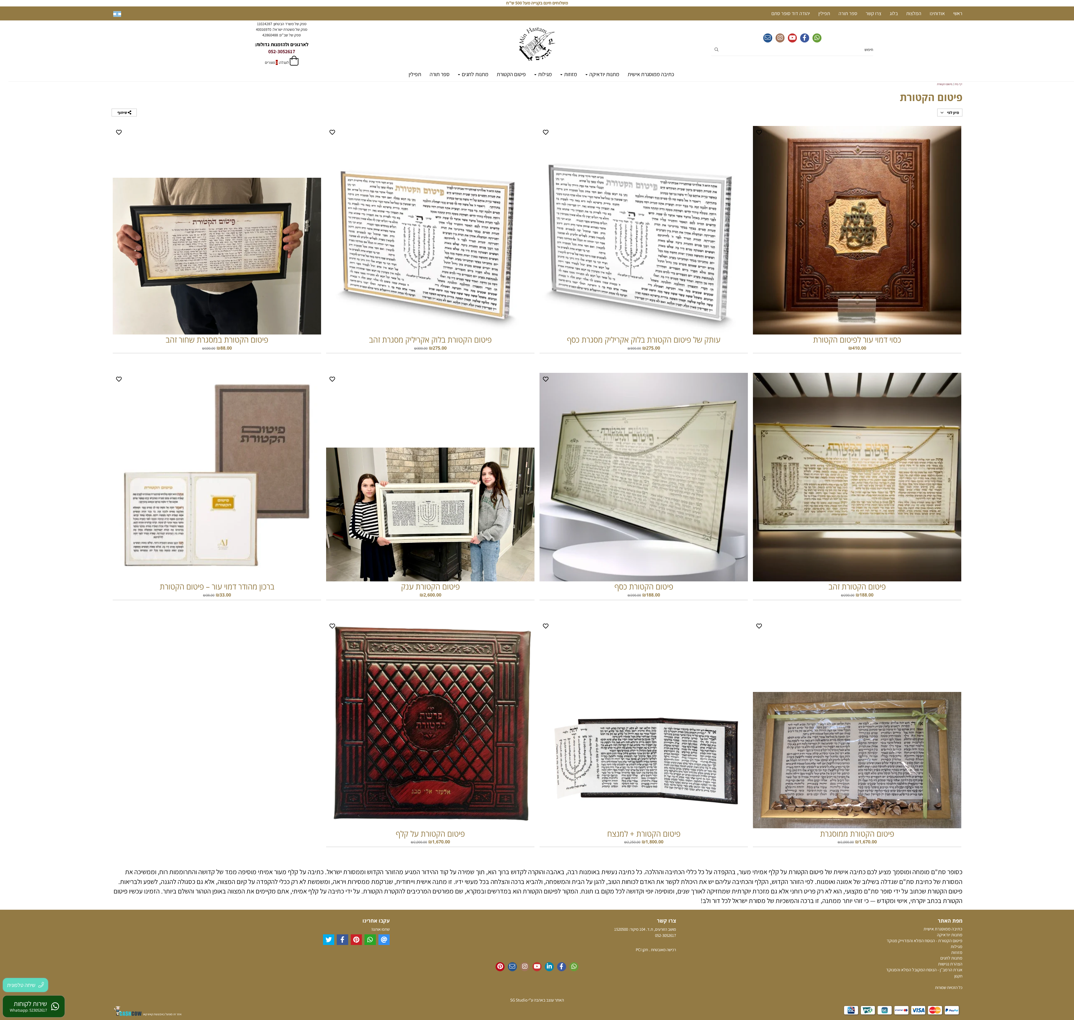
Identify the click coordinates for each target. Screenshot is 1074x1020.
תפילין (415, 74)
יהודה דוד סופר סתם (790, 13)
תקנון (958, 976)
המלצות (913, 13)
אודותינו (937, 13)
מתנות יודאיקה (603, 74)
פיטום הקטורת (511, 74)
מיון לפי (952, 112)
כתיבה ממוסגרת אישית (651, 74)
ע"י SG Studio (521, 1000)
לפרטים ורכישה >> (857, 359)
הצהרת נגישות (950, 964)
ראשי (957, 13)
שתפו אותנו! (380, 929)
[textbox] (281, 29)
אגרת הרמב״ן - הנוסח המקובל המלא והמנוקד (924, 970)
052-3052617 (281, 51)
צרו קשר (873, 13)
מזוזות (570, 74)
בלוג (894, 13)
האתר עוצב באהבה (548, 1000)
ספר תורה (439, 74)
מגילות (544, 74)
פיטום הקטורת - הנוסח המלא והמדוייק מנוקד (924, 941)
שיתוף (122, 112)
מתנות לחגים (474, 74)
